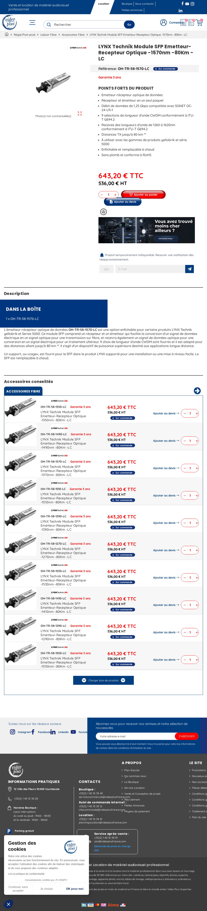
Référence (107, 68)
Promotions (199, 770)
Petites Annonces (134, 805)
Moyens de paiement (137, 811)
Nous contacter (144, 3)
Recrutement (132, 799)
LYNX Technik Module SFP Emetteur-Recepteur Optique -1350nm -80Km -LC (63, 416)
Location (103, 3)
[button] (8, 904)
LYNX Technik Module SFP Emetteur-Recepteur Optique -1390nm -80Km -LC (63, 525)
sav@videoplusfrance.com (110, 841)
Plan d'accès (131, 770)
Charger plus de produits (103, 680)
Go (129, 24)
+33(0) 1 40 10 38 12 (90, 806)
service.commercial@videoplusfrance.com (104, 796)
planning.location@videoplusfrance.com (103, 822)
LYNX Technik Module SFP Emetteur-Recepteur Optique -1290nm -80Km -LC (63, 635)
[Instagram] (9, 731)
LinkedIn (181, 10)
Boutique (127, 3)
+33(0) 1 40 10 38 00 (26, 798)
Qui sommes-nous (135, 776)
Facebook (183, 3)
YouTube (187, 3)
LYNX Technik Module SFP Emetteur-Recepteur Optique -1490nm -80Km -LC (63, 443)
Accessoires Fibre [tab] (23, 391)
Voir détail (20, 408)
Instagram (192, 3)
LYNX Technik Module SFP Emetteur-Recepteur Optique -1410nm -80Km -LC (63, 607)
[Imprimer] (103, 212)
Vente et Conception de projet (142, 793)
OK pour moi (74, 888)
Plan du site (199, 817)
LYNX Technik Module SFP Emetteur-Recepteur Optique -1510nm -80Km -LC (63, 498)
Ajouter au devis (164, 413)
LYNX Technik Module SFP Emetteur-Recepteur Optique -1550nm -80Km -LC (63, 662)
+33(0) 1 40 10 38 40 (91, 793)
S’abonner (186, 736)
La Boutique (131, 781)
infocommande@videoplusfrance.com (102, 809)
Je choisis (46, 888)
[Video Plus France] (9, 22)
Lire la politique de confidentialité (26, 873)
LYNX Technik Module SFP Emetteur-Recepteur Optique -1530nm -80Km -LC (63, 580)
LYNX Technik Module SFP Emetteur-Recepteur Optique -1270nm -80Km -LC (63, 553)
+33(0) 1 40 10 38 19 (105, 837)
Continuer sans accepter (18, 888)
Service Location (134, 787)
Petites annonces (132, 10)
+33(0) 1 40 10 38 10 (90, 819)
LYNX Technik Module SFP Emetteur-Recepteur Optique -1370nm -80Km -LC (63, 471)
